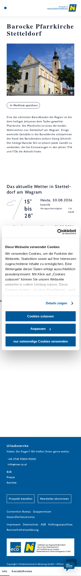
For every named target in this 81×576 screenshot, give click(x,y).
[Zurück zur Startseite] (62, 8)
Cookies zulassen (40, 316)
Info (4, 571)
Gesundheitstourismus (21, 516)
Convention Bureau (19, 511)
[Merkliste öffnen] (15, 8)
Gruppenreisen (42, 511)
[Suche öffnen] (18, 8)
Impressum (14, 524)
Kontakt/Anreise (22, 571)
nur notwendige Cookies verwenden (40, 341)
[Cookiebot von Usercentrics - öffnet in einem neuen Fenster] (57, 232)
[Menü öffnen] (5, 8)
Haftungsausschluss (60, 524)
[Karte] (12, 8)
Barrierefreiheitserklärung (23, 529)
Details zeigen (56, 303)
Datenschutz (31, 524)
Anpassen (38, 328)
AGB (43, 524)
